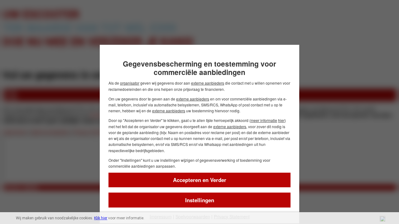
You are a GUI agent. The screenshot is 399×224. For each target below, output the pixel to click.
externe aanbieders (207, 83)
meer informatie (264, 120)
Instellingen (199, 200)
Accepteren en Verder (199, 180)
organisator (129, 83)
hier (281, 120)
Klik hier (100, 218)
